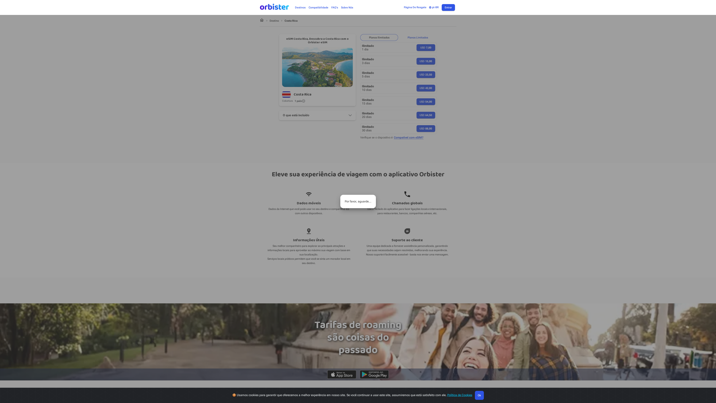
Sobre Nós (347, 7)
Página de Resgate (415, 7)
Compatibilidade (318, 7)
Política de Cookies (459, 395)
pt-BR (434, 7)
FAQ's (334, 7)
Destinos (300, 7)
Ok (479, 395)
